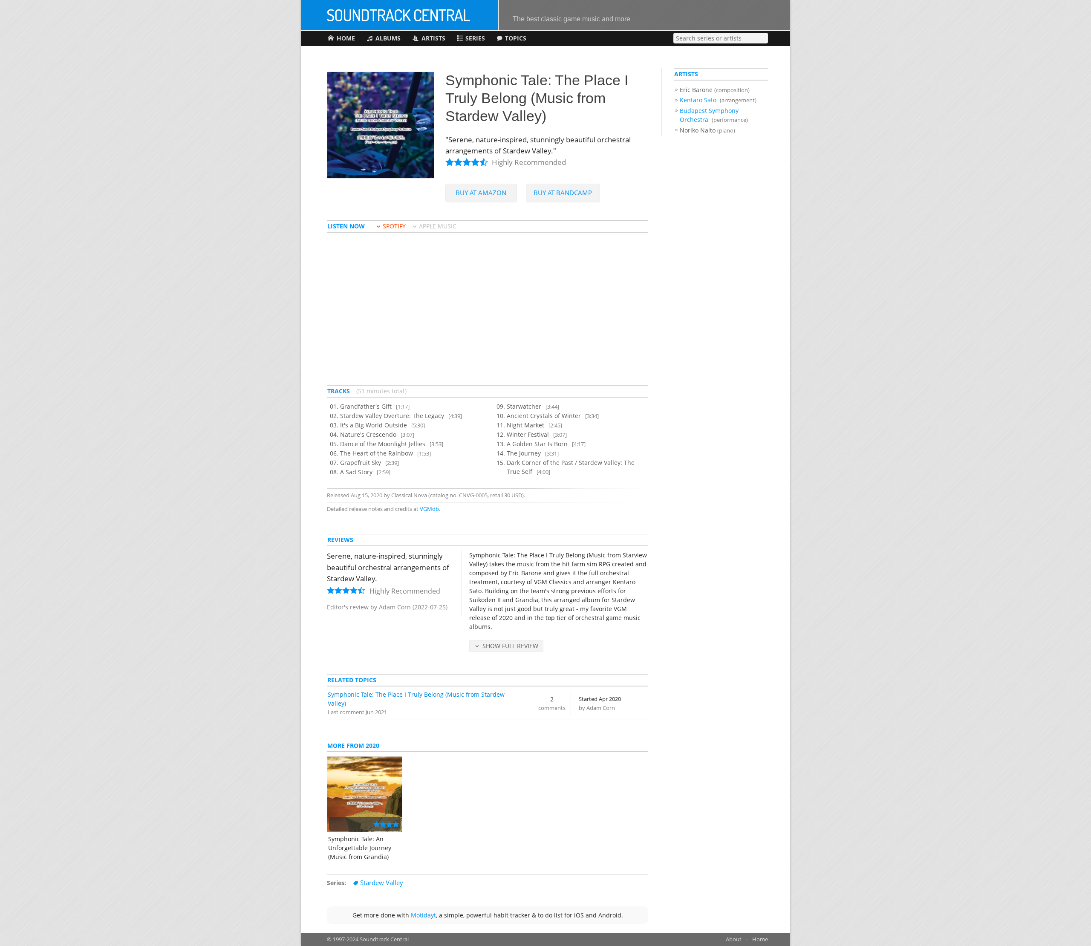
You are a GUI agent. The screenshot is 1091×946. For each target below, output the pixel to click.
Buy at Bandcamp (563, 192)
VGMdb (429, 509)
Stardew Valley (381, 882)
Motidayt (423, 915)
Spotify (394, 226)
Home (760, 939)
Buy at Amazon (481, 192)
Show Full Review (510, 646)
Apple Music (437, 226)
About (734, 939)
